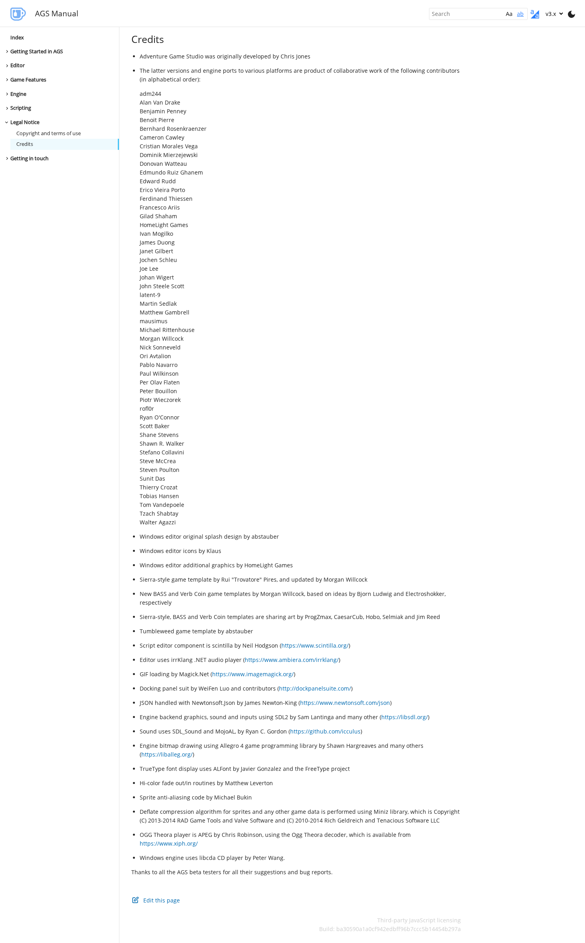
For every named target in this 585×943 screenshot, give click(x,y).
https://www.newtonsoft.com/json (345, 702)
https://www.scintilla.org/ (315, 645)
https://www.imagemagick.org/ (253, 674)
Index (17, 37)
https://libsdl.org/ (404, 717)
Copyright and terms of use (48, 133)
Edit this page (161, 900)
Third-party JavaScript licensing (419, 920)
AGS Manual (56, 13)
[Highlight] (535, 14)
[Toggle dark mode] (571, 14)
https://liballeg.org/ (167, 754)
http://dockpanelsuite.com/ (315, 688)
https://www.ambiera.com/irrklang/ (292, 660)
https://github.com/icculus (325, 731)
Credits (24, 144)
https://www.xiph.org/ (169, 843)
